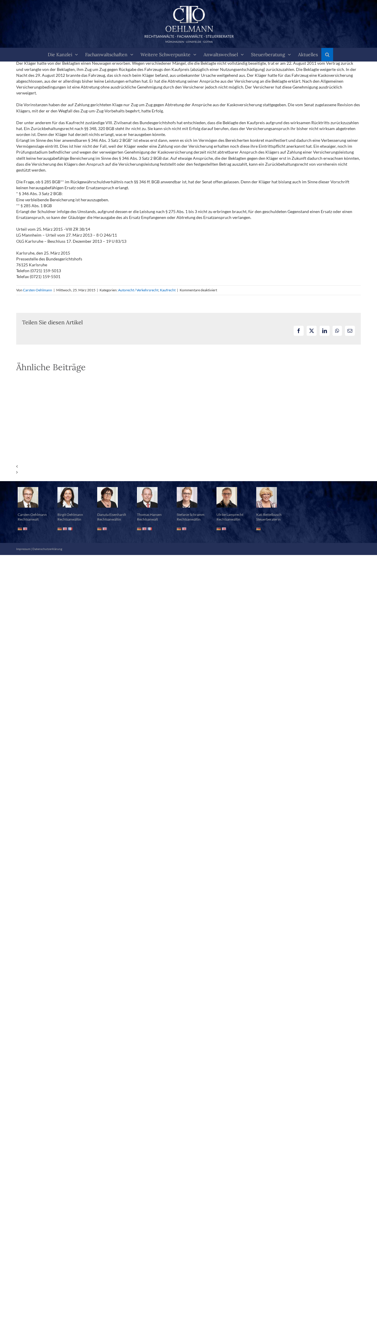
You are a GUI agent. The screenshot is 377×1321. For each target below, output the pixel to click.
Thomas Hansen (149, 514)
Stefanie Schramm (190, 514)
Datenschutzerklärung (47, 549)
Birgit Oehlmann (70, 514)
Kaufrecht (168, 290)
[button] (327, 54)
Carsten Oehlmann (37, 290)
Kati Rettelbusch (269, 514)
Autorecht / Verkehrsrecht (138, 290)
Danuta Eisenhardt (111, 514)
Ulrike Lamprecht (229, 514)
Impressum (23, 549)
